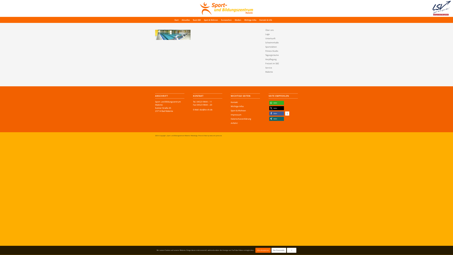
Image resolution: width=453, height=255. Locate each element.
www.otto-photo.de (216, 135)
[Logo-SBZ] (226, 8)
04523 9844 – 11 (204, 101)
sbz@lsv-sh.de (205, 109)
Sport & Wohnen (238, 110)
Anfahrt (234, 123)
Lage (267, 34)
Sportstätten (271, 46)
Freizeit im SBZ (272, 63)
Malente (269, 71)
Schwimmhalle (272, 42)
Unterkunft (270, 38)
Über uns (269, 30)
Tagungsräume (272, 55)
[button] (276, 103)
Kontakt (234, 102)
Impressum (236, 114)
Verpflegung (271, 59)
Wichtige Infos (237, 106)
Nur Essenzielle (278, 250)
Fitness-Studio (271, 51)
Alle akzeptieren (263, 250)
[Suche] (278, 20)
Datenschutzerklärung (241, 118)
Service (268, 67)
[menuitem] (176, 20)
